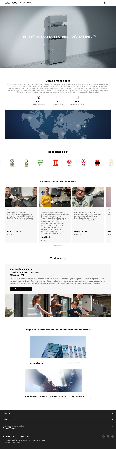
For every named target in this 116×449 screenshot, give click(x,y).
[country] (105, 2)
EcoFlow (19, 441)
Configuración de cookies (12, 442)
